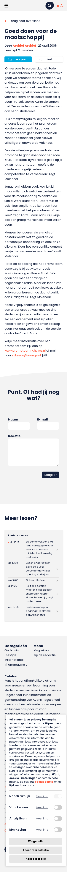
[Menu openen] (6, 5)
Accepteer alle (36, 859)
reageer (21, 59)
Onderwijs (11, 650)
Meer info (42, 796)
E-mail (42, 419)
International (13, 660)
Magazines (41, 650)
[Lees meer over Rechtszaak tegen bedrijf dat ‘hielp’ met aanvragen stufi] (33, 611)
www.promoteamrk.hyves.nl (25, 350)
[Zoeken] (49, 5)
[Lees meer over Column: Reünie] (33, 580)
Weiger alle (35, 841)
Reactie (14, 436)
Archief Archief (24, 45)
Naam (13, 419)
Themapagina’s (15, 664)
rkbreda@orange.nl (26, 355)
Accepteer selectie (36, 850)
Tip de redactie (45, 655)
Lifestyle (10, 655)
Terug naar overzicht (24, 21)
